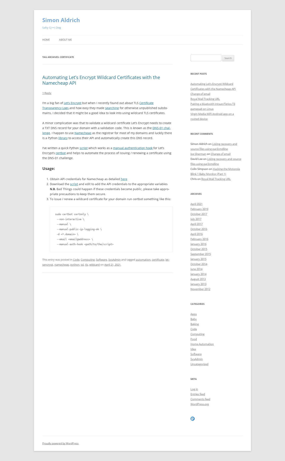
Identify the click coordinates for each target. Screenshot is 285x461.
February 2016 (199, 239)
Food (193, 339)
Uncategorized (199, 364)
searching (112, 108)
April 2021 (196, 204)
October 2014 (198, 264)
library (63, 138)
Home (46, 39)
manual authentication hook (133, 148)
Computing (88, 259)
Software (101, 259)
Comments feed (200, 399)
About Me (65, 39)
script (84, 148)
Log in (194, 389)
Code (76, 259)
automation (143, 259)
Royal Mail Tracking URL (205, 99)
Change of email (200, 94)
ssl (82, 264)
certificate (158, 259)
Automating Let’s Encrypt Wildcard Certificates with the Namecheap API (101, 80)
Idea (193, 349)
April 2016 (196, 234)
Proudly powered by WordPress (60, 443)
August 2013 (198, 279)
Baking (194, 324)
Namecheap (82, 133)
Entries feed (197, 394)
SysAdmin (114, 259)
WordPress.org (199, 404)
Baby (193, 319)
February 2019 (199, 209)
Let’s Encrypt (72, 103)
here (124, 179)
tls (86, 264)
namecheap (61, 264)
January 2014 (198, 274)
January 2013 (198, 284)
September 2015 (200, 254)
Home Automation (202, 344)
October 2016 (198, 229)
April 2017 (196, 224)
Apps (193, 314)
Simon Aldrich (61, 20)
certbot (61, 153)
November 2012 (200, 289)
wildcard (94, 264)
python (74, 264)
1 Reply (46, 93)
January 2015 (198, 259)
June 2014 (196, 269)
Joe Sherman (198, 154)
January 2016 (198, 244)
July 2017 (195, 219)
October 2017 (198, 214)
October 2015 (198, 249)
